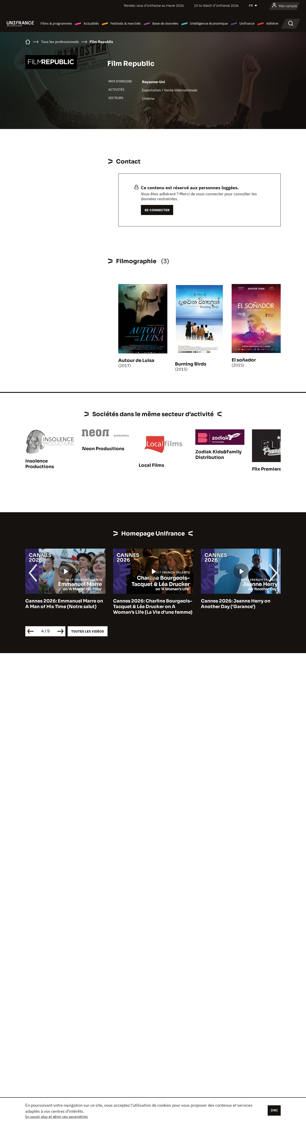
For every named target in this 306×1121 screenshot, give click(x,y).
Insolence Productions (39, 463)
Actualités (91, 23)
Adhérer (272, 23)
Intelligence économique (209, 23)
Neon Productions (103, 449)
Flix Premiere (267, 469)
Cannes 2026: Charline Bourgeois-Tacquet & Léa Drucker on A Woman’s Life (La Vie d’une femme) (65, 606)
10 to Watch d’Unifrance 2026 (216, 5)
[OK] (274, 1110)
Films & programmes (56, 23)
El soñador (244, 360)
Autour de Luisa (136, 360)
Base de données (165, 23)
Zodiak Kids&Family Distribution (218, 454)
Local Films (151, 465)
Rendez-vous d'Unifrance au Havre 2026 (154, 5)
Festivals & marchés (125, 23)
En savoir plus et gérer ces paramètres (56, 1116)
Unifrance (246, 23)
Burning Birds (190, 364)
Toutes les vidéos (87, 631)
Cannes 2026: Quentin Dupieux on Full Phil (240, 603)
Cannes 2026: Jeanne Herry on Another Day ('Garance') (148, 603)
